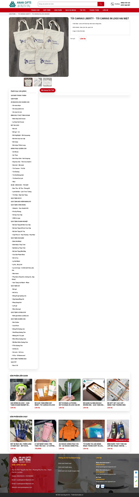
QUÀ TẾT (14, 362)
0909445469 (100, 479)
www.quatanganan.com (24, 487)
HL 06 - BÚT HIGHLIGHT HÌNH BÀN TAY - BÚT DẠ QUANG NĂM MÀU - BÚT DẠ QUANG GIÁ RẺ (117, 404)
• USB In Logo (16, 218)
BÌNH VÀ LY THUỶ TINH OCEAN (20, 115)
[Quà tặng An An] (20, 4)
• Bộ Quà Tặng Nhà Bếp (19, 251)
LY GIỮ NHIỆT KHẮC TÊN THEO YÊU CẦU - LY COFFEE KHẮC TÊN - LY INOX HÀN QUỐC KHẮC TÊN (20, 445)
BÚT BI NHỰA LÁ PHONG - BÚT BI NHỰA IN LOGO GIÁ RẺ (45, 404)
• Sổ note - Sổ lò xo (18, 352)
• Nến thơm (15, 273)
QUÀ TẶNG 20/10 (16, 198)
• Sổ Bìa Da (15, 349)
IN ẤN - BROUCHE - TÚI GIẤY (19, 185)
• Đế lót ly (15, 292)
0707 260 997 (125, 5)
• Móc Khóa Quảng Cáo (19, 339)
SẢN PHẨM (14, 99)
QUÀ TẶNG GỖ (15, 286)
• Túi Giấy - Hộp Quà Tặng (20, 195)
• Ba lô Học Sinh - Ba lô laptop (21, 158)
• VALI (13, 181)
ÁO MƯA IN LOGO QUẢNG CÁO (20, 102)
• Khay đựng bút (17, 302)
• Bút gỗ (14, 289)
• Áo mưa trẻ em (17, 112)
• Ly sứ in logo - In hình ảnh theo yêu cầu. (23, 269)
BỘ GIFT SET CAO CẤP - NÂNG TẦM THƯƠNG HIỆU (92, 404)
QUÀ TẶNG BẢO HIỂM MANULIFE (21, 201)
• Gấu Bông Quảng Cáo (19, 332)
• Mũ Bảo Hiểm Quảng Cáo (20, 342)
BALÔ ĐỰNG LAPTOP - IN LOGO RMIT (116, 445)
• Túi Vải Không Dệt (18, 175)
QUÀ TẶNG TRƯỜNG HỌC (19, 359)
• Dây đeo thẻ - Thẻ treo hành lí (21, 162)
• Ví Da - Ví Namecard (18, 355)
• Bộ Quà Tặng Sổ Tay (18, 231)
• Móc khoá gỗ (16, 309)
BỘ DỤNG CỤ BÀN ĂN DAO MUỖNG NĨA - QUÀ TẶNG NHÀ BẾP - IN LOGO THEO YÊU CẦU (69, 404)
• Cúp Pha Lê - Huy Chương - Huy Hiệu (23, 234)
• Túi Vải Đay (15, 171)
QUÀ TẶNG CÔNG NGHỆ (18, 205)
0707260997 (100, 472)
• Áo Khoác (15, 152)
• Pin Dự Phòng (16, 211)
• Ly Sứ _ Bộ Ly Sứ (17, 264)
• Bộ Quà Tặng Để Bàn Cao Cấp (21, 225)
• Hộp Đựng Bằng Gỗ (18, 299)
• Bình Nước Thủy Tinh (18, 244)
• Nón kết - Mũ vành (18, 165)
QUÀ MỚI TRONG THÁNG (18, 95)
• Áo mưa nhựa (16, 105)
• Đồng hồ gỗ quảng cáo (19, 296)
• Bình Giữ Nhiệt (16, 241)
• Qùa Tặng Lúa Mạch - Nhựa (20, 282)
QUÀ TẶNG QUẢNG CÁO (18, 319)
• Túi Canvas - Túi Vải (18, 168)
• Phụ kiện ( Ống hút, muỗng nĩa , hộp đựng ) (23, 278)
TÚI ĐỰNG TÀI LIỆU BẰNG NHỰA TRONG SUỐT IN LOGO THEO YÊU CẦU (69, 445)
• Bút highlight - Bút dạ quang (21, 135)
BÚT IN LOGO (15, 125)
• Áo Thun (15, 155)
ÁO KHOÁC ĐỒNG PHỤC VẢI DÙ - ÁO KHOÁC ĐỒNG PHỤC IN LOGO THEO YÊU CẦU (45, 445)
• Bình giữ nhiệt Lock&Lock (20, 315)
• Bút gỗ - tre (16, 132)
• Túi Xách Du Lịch (17, 178)
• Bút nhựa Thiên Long (19, 145)
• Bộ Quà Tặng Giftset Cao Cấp (21, 228)
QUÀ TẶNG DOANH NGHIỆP (19, 221)
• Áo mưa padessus (18, 108)
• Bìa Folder (15, 322)
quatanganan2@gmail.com (25, 483)
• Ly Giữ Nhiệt (16, 261)
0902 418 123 (125, 3)
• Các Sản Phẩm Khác (18, 254)
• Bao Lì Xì (15, 365)
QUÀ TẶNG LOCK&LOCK (18, 312)
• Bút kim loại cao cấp (18, 138)
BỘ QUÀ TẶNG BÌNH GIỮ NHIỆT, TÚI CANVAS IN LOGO (20, 404)
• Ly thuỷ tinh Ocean (18, 122)
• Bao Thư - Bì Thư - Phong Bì (21, 188)
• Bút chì (14, 128)
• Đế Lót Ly (15, 258)
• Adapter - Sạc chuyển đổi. (20, 208)
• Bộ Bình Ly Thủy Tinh (18, 248)
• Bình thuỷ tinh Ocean (18, 118)
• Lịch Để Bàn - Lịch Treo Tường (21, 191)
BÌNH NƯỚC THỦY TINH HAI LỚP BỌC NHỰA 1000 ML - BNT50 (93, 445)
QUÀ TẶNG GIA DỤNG (17, 238)
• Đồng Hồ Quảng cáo (18, 329)
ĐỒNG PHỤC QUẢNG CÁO (18, 148)
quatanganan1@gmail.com (25, 480)
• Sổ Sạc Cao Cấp (17, 215)
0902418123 (100, 465)
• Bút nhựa (15, 142)
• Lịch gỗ (14, 306)
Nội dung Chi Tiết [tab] (47, 90)
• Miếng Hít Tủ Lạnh (18, 335)
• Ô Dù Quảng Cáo (17, 345)
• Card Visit (15, 325)
